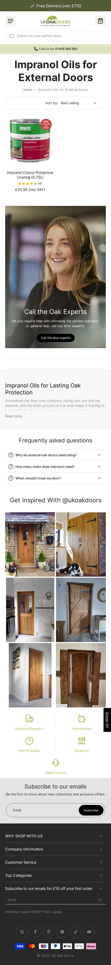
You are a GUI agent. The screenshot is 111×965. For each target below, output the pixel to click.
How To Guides (29, 750)
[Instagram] (62, 931)
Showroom (81, 750)
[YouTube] (89, 931)
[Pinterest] (48, 931)
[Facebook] (35, 931)
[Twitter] (22, 931)
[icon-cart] (100, 20)
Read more (13, 416)
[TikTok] (75, 931)
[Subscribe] (99, 900)
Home (27, 90)
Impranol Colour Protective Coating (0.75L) (30, 174)
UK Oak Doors (62, 956)
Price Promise (81, 729)
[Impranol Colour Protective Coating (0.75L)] (30, 140)
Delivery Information (29, 729)
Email (12, 900)
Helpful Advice (55, 773)
